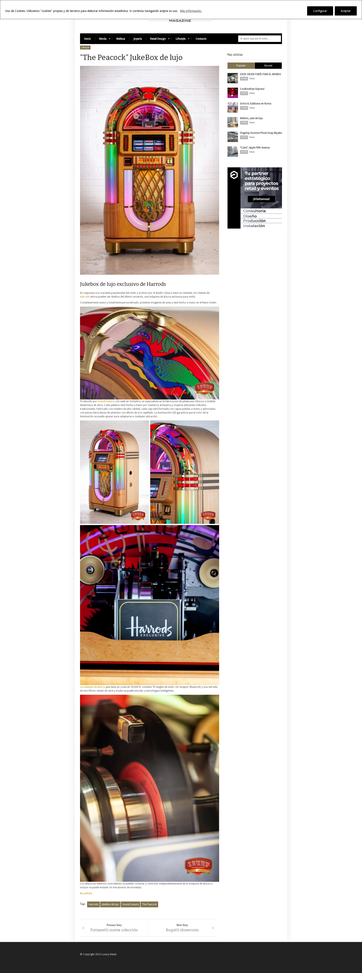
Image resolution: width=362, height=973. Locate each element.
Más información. (191, 11)
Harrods (85, 296)
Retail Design (156, 39)
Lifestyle (179, 39)
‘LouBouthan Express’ (252, 88)
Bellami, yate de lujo (251, 118)
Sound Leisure (106, 401)
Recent (268, 65)
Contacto (201, 38)
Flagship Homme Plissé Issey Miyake (261, 132)
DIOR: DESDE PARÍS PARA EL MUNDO (260, 74)
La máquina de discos (92, 687)
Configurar (320, 11)
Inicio (87, 38)
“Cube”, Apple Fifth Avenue (255, 147)
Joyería (137, 38)
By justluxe (86, 893)
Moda (100, 39)
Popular (241, 65)
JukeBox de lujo (110, 904)
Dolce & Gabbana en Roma (255, 103)
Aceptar (346, 11)
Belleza (120, 38)
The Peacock (149, 904)
